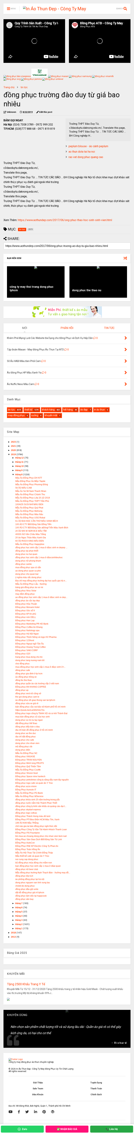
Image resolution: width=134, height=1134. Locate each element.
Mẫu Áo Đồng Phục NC (26, 753)
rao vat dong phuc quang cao (86, 157)
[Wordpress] (52, 1112)
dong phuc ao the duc (25, 733)
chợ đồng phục (22, 663)
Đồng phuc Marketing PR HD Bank (31, 624)
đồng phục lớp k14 (24, 876)
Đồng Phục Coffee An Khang (29, 627)
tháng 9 (19, 470)
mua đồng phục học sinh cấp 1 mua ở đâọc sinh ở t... (40, 667)
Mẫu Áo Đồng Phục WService (29, 796)
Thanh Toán (96, 1088)
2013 (13, 937)
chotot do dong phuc (25, 886)
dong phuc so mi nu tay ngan (29, 720)
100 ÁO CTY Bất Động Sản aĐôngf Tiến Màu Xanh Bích (41, 527)
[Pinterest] (44, 1112)
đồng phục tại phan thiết (26, 551)
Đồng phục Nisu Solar (25, 590)
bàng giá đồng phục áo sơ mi (29, 587)
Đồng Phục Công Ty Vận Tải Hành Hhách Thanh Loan (41, 829)
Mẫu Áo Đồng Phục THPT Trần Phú (32, 501)
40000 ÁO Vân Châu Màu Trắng (30, 534)
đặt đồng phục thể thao (26, 723)
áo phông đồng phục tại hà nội (29, 879)
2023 (13, 442)
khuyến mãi (51, 415)
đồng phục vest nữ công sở (28, 693)
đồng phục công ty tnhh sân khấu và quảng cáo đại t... (40, 806)
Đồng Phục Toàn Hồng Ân (27, 849)
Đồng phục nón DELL (25, 617)
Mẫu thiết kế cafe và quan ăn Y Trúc (32, 856)
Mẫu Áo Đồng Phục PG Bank (29, 793)
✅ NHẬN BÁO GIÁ (67, 1129)
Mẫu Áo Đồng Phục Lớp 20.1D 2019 (32, 498)
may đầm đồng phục (25, 594)
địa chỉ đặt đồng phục (25, 736)
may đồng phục (16, 415)
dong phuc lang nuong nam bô (29, 660)
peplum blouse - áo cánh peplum (88, 146)
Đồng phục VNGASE (25, 756)
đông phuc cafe (22, 670)
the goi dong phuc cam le (27, 697)
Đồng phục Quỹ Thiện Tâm (28, 766)
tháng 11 (19, 462)
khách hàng (48, 409)
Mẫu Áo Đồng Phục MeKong (28, 511)
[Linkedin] (35, 1112)
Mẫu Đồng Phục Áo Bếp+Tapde (30, 481)
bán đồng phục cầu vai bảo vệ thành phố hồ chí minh (40, 707)
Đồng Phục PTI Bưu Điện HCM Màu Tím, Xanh (37, 819)
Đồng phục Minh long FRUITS (29, 763)
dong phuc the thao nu (86, 290)
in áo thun (99, 409)
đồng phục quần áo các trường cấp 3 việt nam (37, 683)
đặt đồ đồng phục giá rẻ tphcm (29, 892)
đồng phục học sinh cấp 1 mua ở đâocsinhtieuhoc (39, 557)
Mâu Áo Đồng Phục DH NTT (28, 478)
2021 (13, 446)
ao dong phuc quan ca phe (28, 571)
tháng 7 (19, 903)
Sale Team (38, 1088)
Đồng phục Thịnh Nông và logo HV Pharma (36, 637)
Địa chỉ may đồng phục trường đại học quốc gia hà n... (41, 580)
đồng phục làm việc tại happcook (31, 896)
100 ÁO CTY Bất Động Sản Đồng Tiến (33, 524)
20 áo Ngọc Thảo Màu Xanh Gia (30, 537)
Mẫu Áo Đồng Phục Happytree (29, 544)
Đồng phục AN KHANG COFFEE (30, 687)
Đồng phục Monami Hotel (27, 607)
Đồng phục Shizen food (26, 773)
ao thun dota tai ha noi (82, 151)
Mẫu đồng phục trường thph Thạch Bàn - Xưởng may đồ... (42, 872)
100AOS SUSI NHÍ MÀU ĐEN (29, 504)
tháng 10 (19, 466)
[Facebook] (19, 1112)
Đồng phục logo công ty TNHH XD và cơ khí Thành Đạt (41, 713)
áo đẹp (84, 409)
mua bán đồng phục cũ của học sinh (32, 716)
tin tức (24, 87)
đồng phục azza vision (26, 786)
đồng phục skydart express (28, 809)
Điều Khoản (37, 1094)
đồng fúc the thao (23, 680)
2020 (13, 450)
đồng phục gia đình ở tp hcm (28, 673)
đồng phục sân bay (24, 899)
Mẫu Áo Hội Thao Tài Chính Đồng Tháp (34, 853)
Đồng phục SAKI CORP (26, 650)
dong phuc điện (22, 750)
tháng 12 (19, 458)
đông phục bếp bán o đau (27, 726)
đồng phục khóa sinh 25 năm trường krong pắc (37, 799)
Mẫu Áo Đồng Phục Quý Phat (29, 508)
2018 (13, 932)
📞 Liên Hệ (112, 1129)
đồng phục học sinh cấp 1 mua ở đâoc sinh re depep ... (41, 547)
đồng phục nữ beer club (26, 869)
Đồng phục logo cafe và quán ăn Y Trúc (34, 783)
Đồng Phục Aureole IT (25, 789)
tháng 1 (19, 928)
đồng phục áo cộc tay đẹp (27, 600)
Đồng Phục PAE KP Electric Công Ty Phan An (36, 846)
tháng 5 (19, 912)
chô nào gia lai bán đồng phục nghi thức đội (36, 826)
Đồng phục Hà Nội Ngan (27, 634)
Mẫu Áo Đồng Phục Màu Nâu (29, 514)
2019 (13, 454)
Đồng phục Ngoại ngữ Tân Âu (29, 644)
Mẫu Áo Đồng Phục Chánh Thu (30, 494)
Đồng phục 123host (24, 640)
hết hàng (68, 409)
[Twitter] (27, 1112)
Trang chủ (8, 87)
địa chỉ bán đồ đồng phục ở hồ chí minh (34, 730)
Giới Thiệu (38, 1082)
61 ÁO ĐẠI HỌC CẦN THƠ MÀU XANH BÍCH (36, 521)
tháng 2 (19, 924)
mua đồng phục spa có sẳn (28, 567)
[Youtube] (11, 1112)
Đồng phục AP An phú (25, 614)
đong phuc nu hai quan (26, 554)
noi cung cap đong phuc (26, 859)
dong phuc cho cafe (24, 740)
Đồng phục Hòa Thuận (26, 604)
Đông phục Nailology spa (27, 630)
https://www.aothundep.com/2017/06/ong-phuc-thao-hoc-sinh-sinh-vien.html (65, 220)
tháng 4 (19, 916)
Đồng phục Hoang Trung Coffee (30, 647)
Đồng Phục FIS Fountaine (27, 833)
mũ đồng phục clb (23, 746)
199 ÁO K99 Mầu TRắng (27, 823)
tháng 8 (19, 474)
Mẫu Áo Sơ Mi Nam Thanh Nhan (30, 491)
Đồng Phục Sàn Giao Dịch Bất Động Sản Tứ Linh (38, 839)
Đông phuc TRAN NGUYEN (28, 760)
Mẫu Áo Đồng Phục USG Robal (30, 517)
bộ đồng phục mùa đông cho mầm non (33, 862)
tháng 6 (19, 907)
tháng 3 (19, 920)
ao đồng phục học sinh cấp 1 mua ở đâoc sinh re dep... (41, 597)
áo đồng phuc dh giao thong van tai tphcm (35, 700)
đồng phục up (21, 690)
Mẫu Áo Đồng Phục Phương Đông (31, 484)
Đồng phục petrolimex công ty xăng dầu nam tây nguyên (42, 780)
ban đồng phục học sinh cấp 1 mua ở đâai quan (38, 866)
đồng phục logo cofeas (26, 813)
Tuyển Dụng (96, 1082)
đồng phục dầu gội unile (26, 889)
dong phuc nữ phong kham (28, 561)
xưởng (34, 415)
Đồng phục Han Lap (25, 620)
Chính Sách (96, 1094)
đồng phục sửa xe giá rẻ (26, 703)
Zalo (24, 1129)
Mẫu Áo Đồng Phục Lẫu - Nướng (31, 584)
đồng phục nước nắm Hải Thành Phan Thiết (36, 803)
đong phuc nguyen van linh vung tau (32, 882)
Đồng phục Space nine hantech (30, 776)
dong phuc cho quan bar (27, 574)
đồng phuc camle (23, 564)
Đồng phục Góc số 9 (25, 610)
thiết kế (28, 409)
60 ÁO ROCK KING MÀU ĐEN (29, 541)
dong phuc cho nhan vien (27, 743)
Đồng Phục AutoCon (25, 843)
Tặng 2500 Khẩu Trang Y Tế (26, 984)
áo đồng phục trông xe (26, 677)
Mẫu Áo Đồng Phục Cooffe (28, 770)
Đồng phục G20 (22, 653)
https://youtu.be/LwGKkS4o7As (29, 710)
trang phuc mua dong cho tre (29, 657)
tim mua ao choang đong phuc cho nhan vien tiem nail (41, 836)
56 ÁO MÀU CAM (23, 488)
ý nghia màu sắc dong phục (28, 577)
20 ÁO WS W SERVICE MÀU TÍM (31, 531)
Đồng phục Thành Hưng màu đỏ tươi (32, 816)
